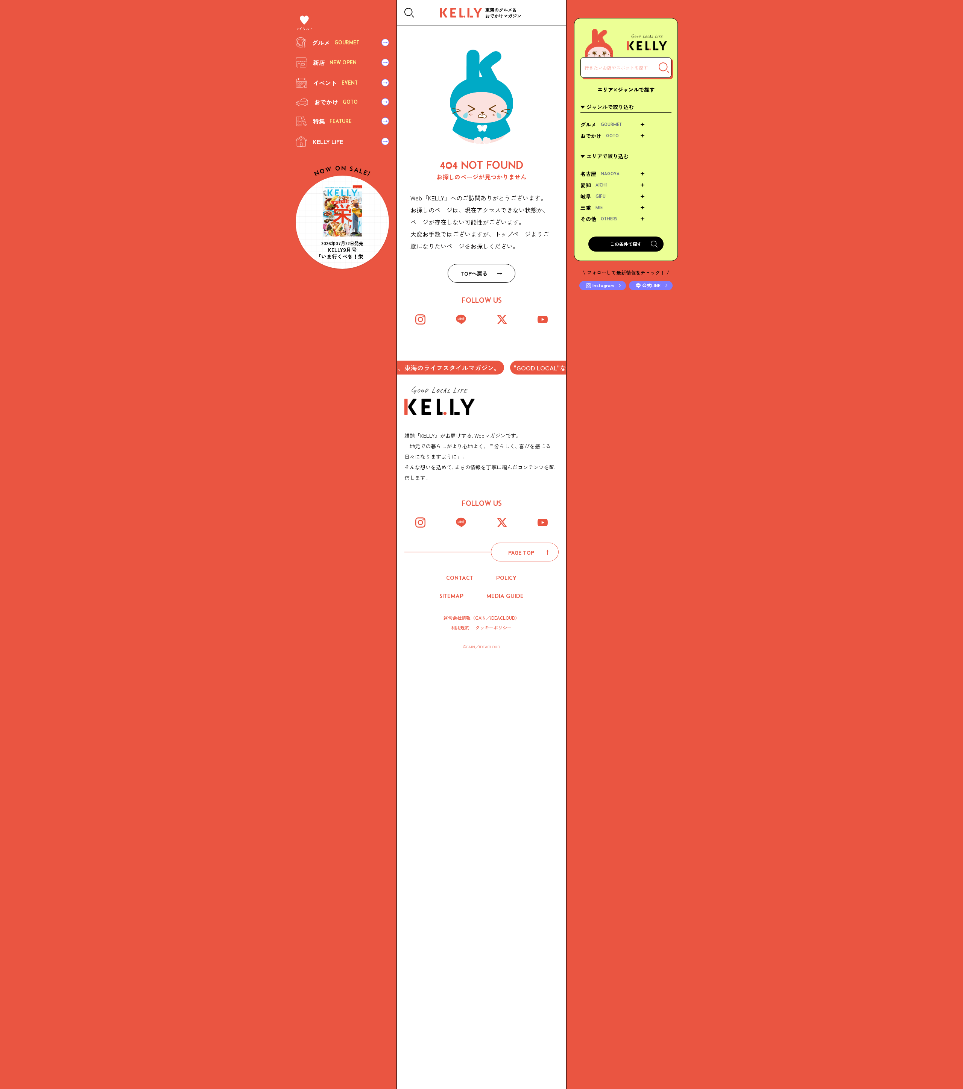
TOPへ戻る (474, 273)
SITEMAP (451, 596)
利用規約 (460, 627)
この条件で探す (626, 244)
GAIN (480, 617)
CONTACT (459, 578)
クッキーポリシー (493, 627)
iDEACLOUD (502, 617)
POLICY (506, 578)
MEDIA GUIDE (505, 596)
